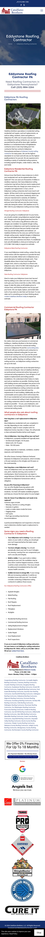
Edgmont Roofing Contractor (13, 698)
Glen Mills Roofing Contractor (26, 714)
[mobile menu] (42, 11)
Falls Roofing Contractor (25, 703)
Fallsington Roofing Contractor (14, 705)
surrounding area (32, 348)
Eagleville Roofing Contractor (26, 689)
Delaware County (30, 670)
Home (10, 44)
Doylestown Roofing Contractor (22, 687)
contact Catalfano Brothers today (15, 296)
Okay (39, 932)
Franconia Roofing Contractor (14, 710)
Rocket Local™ (32, 928)
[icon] (24, 5)
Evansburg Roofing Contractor (22, 701)
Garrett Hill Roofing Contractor (22, 712)
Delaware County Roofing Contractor (16, 725)
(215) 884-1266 (23, 2)
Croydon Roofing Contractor (13, 685)
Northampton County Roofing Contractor (25, 730)
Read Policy (13, 934)
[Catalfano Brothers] (12, 11)
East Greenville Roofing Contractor (22, 690)
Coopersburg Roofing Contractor (14, 680)
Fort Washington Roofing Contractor (23, 707)
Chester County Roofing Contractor (23, 723)
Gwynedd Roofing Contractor (21, 719)
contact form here (18, 651)
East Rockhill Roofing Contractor (22, 694)
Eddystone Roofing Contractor (27, 696)
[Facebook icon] (21, 5)
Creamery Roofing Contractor (26, 682)
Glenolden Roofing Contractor (14, 716)
